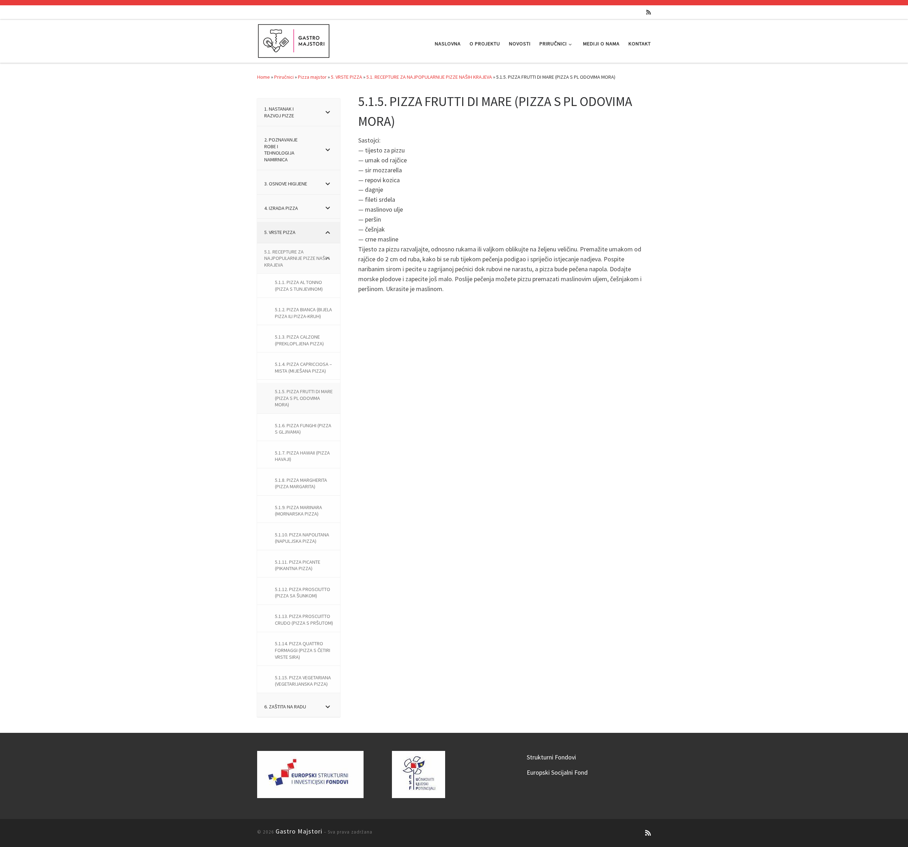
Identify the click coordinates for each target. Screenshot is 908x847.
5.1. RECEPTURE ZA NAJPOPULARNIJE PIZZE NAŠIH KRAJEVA (429, 77)
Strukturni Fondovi (551, 757)
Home (263, 77)
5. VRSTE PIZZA (346, 77)
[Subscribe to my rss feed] (648, 12)
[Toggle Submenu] (327, 112)
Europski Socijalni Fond (557, 772)
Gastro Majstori (299, 831)
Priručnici (284, 77)
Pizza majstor (312, 77)
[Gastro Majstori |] (294, 40)
